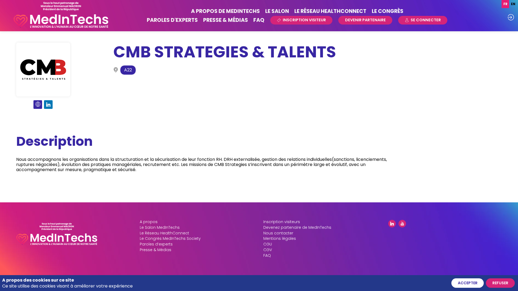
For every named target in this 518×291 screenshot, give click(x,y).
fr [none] (505, 4)
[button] (301, 20)
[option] (513, 4)
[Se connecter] (510, 17)
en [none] (513, 4)
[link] (225, 11)
